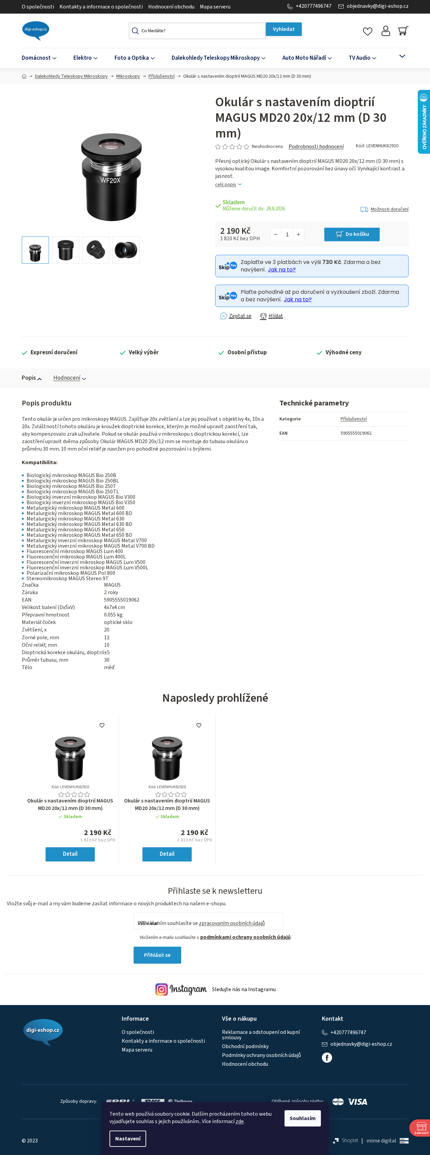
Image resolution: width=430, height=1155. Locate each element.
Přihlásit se (157, 955)
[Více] (398, 56)
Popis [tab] (29, 378)
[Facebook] (327, 1058)
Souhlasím (303, 1118)
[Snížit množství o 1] (276, 234)
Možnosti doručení (390, 209)
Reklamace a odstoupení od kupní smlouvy (261, 1034)
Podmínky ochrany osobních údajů (261, 1055)
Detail (70, 854)
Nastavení (127, 1138)
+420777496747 (313, 6)
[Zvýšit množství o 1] (298, 234)
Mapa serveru (215, 7)
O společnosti (38, 7)
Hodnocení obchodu (171, 7)
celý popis (225, 185)
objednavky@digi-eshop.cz (378, 6)
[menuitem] (43, 58)
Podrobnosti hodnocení (316, 146)
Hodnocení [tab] (67, 378)
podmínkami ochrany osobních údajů (245, 937)
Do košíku (357, 234)
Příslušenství (354, 419)
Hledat (284, 29)
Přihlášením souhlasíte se (201, 923)
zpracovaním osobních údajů (232, 923)
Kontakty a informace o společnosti (101, 7)
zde (240, 1121)
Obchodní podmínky (245, 1046)
